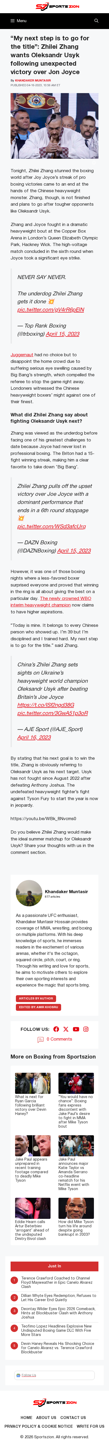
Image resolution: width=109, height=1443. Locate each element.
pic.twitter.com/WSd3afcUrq (51, 526)
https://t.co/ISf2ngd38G (45, 705)
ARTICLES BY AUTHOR (36, 998)
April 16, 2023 (34, 737)
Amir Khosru (38, 1007)
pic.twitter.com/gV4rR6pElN (50, 309)
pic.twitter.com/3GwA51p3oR (52, 713)
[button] (96, 21)
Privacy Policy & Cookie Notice (38, 1426)
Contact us (73, 1418)
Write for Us (91, 1426)
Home (26, 1418)
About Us (46, 1418)
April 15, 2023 (62, 334)
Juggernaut (22, 355)
